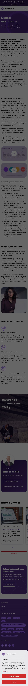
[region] (14, 668)
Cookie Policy (5, 671)
